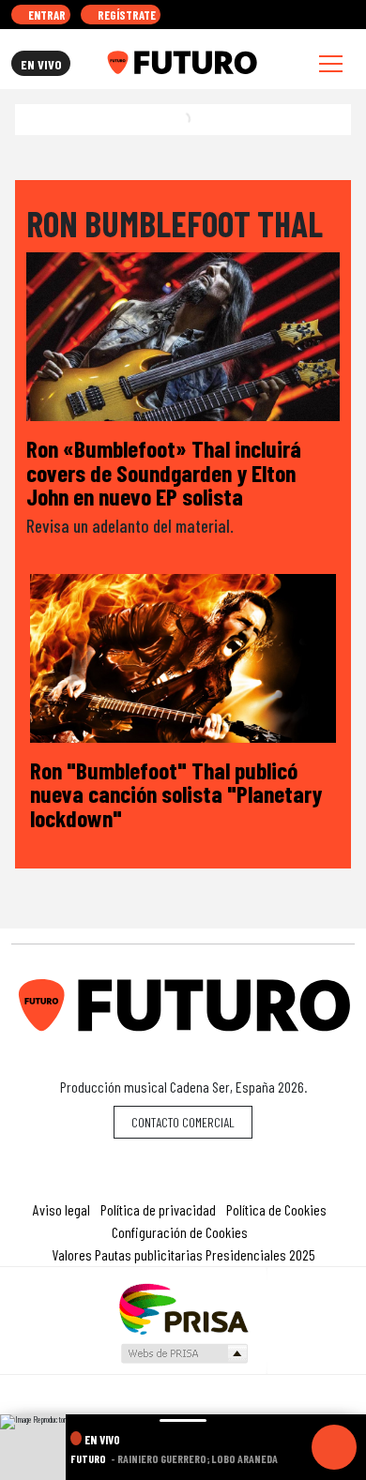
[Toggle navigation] (331, 63)
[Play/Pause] (334, 1447)
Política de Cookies (276, 1209)
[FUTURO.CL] (181, 63)
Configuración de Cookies (180, 1232)
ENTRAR (45, 15)
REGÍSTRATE (125, 15)
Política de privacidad (158, 1209)
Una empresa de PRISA (183, 1308)
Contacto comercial (183, 1122)
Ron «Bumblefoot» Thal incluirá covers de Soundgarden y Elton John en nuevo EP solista (163, 471)
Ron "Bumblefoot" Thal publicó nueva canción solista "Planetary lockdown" (176, 793)
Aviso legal (61, 1209)
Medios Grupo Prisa (183, 1353)
